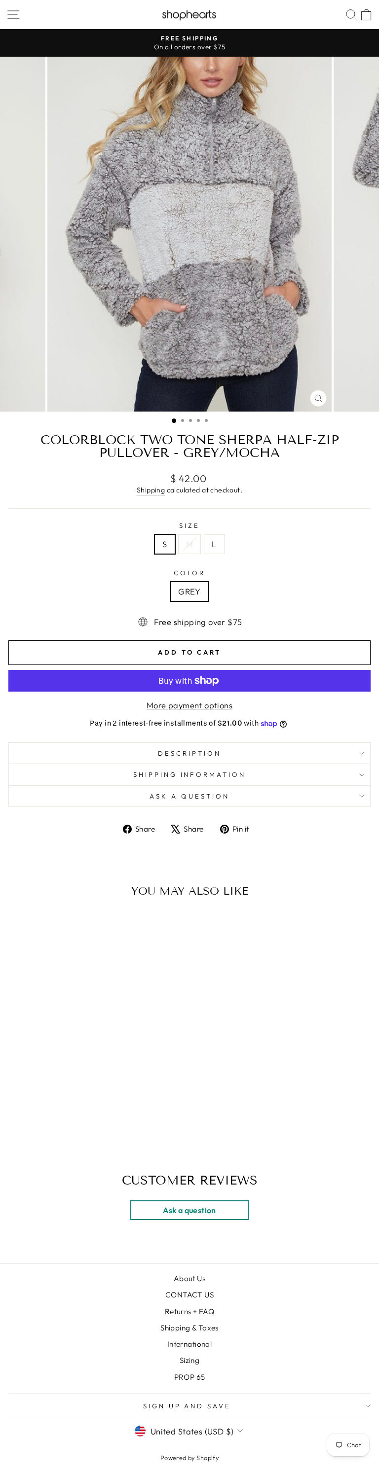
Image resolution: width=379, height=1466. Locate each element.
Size (189, 525)
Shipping (151, 490)
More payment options (189, 705)
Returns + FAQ (189, 1311)
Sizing (189, 1360)
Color (190, 573)
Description (189, 753)
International (189, 1344)
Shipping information (189, 774)
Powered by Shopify (189, 1458)
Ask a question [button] (189, 1210)
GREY (189, 591)
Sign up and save (187, 1406)
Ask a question (189, 796)
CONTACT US (189, 1294)
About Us (189, 1278)
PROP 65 (189, 1377)
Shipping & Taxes (189, 1327)
